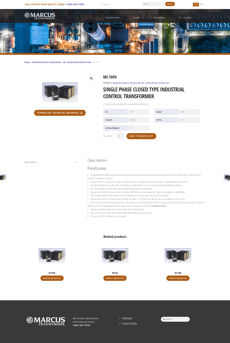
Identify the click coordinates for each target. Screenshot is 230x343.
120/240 (133, 120)
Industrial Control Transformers (46, 62)
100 (131, 112)
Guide (136, 17)
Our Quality (184, 17)
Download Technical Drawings (58, 113)
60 (182, 120)
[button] (91, 78)
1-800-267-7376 (75, 4)
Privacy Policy (129, 323)
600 (182, 112)
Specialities (159, 17)
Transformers (112, 17)
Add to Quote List (141, 136)
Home (27, 62)
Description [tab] (30, 162)
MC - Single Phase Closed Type (77, 62)
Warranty (127, 318)
